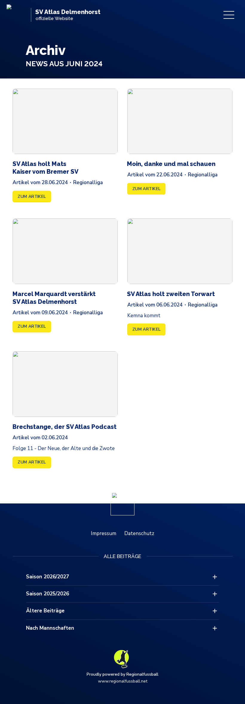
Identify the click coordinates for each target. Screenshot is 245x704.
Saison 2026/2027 (47, 576)
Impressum (103, 533)
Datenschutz (139, 533)
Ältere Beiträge (45, 610)
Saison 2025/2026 (47, 593)
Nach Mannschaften (50, 628)
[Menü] (229, 15)
